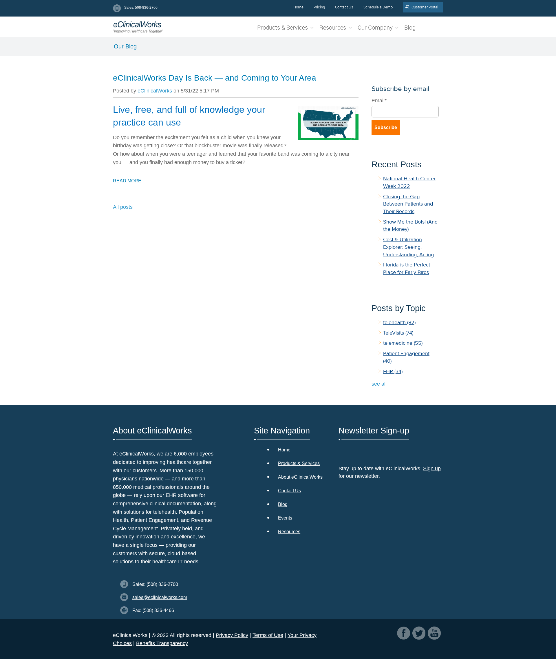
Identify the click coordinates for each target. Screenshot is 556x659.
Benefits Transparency (162, 643)
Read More (127, 180)
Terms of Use (268, 635)
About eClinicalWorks (300, 477)
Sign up (432, 468)
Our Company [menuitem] (375, 27)
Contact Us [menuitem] (344, 7)
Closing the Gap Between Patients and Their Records (408, 204)
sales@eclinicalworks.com (159, 597)
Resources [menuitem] (332, 27)
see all (379, 384)
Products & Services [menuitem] (282, 27)
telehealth (399, 322)
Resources (289, 531)
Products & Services (299, 463)
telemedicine (403, 343)
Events (285, 517)
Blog (283, 504)
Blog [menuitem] (410, 27)
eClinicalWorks (155, 91)
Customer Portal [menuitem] (424, 7)
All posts (123, 207)
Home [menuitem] (298, 7)
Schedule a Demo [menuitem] (378, 7)
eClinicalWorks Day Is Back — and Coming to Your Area (214, 77)
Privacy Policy (232, 635)
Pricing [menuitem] (319, 7)
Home (284, 449)
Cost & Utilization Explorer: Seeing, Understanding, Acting (408, 247)
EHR (393, 371)
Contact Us (289, 490)
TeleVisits (398, 333)
